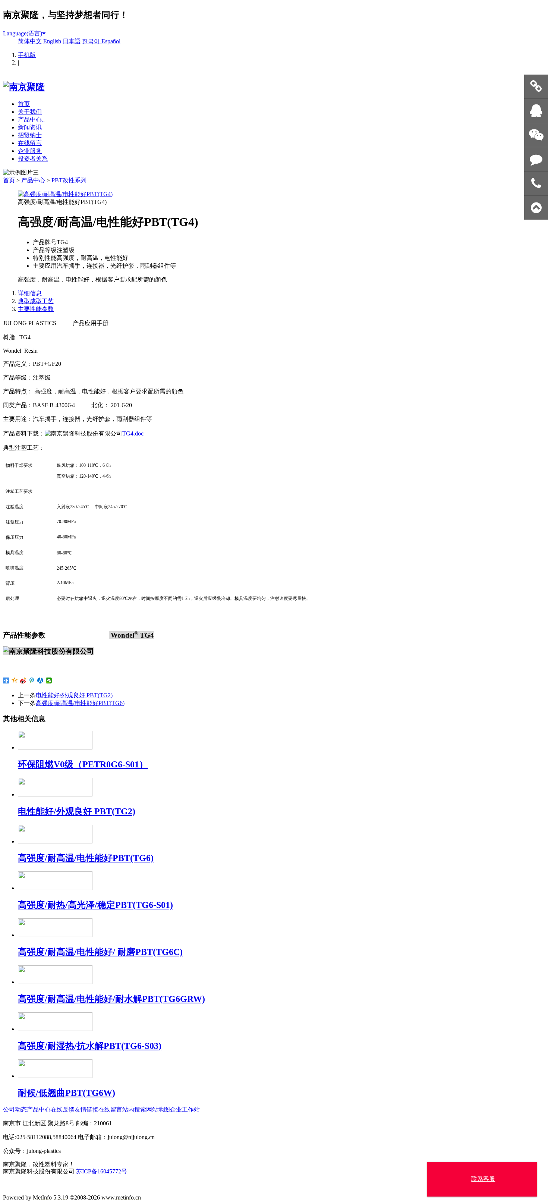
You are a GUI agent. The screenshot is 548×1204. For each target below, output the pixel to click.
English (52, 41)
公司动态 (15, 1109)
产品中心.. (31, 119)
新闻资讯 (30, 127)
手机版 (27, 55)
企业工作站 (185, 1109)
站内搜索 (134, 1109)
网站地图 (158, 1109)
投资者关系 (33, 158)
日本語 (72, 41)
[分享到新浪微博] (23, 680)
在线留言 (30, 143)
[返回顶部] (536, 208)
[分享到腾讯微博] (32, 680)
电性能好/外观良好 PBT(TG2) (74, 695)
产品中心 (33, 180)
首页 (24, 104)
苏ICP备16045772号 (101, 1171)
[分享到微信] (49, 680)
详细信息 (30, 293)
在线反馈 (63, 1109)
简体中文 (30, 41)
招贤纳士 (30, 135)
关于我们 (30, 112)
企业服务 (30, 151)
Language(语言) (22, 33)
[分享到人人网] (40, 680)
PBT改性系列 (68, 180)
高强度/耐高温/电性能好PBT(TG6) (80, 703)
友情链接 (86, 1109)
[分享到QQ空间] (15, 680)
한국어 (91, 41)
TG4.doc (133, 433)
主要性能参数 (36, 309)
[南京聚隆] (24, 87)
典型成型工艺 (36, 301)
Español (110, 41)
